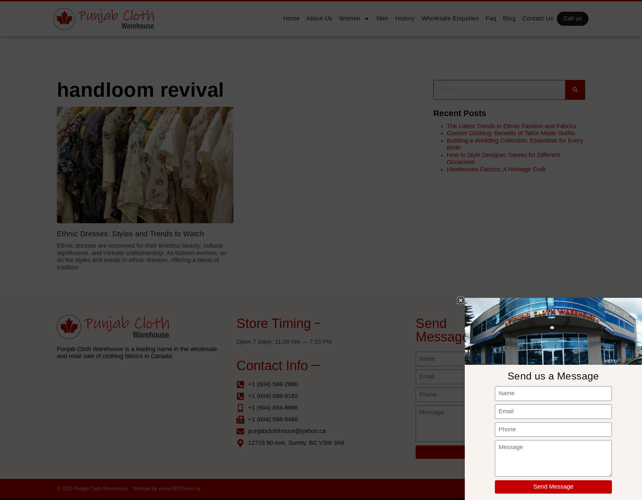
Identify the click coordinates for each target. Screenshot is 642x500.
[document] (321, 250)
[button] (460, 300)
